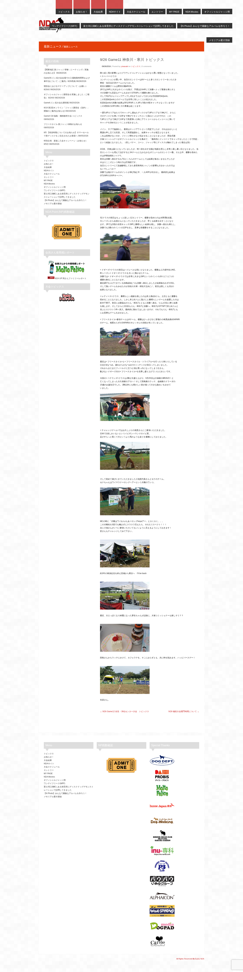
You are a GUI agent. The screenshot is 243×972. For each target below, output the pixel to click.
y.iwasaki (124, 66)
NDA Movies (49, 184)
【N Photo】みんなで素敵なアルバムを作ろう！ (65, 200)
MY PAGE (48, 180)
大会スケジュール (52, 174)
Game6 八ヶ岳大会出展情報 (56, 103)
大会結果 (48, 167)
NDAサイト (49, 170)
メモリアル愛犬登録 (53, 203)
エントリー (49, 177)
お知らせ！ (49, 164)
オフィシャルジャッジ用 (55, 187)
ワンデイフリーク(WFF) (54, 190)
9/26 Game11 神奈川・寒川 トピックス (132, 60)
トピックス (135, 66)
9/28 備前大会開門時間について (182, 711)
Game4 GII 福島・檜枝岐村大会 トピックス (63, 116)
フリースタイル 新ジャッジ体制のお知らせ (63, 124)
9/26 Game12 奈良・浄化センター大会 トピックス (125, 711)
